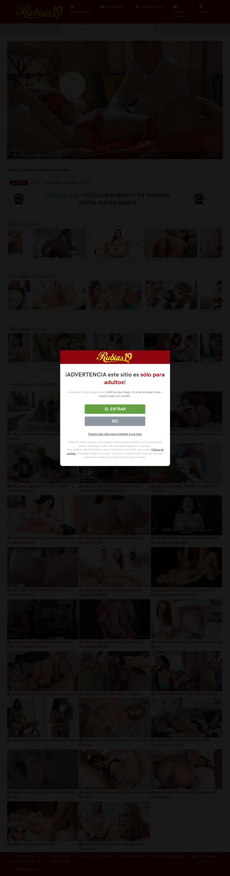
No (115, 421)
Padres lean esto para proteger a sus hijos (115, 434)
